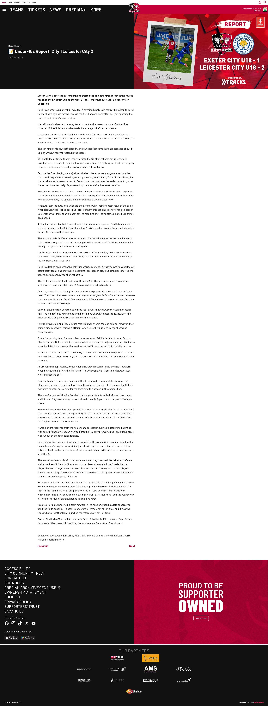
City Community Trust (24, 573)
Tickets (26, 2)
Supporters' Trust (22, 606)
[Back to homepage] (134, 8)
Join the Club (201, 618)
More (95, 9)
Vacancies (14, 611)
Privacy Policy (18, 601)
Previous (43, 546)
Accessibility (17, 568)
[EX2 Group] (150, 680)
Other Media (259, 702)
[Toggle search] (265, 2)
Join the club (15, 2)
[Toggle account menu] (259, 2)
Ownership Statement (25, 592)
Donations (14, 582)
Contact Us (15, 578)
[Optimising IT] (117, 680)
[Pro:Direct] (84, 669)
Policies (12, 597)
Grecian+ (76, 9)
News (55, 9)
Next (132, 546)
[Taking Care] (117, 669)
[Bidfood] (183, 669)
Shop (34, 2)
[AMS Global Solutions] (150, 669)
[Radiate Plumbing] (134, 691)
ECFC (4, 2)
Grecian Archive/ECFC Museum (33, 587)
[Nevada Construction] (150, 658)
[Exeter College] (183, 680)
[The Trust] (117, 658)
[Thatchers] (84, 680)
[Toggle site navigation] (4, 9)
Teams (17, 9)
